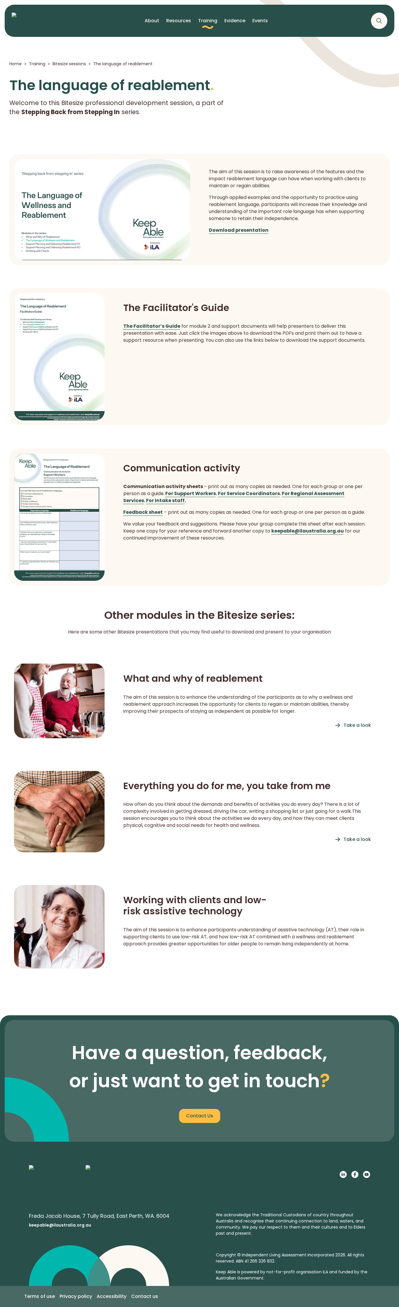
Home (15, 64)
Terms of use (39, 1296)
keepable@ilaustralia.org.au (60, 1225)
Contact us (144, 1296)
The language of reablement (122, 64)
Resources (178, 20)
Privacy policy (76, 1296)
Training (207, 20)
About (152, 20)
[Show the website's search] (379, 21)
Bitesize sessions (69, 64)
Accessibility (111, 1296)
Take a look (357, 725)
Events (260, 20)
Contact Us (199, 1115)
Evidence (234, 20)
